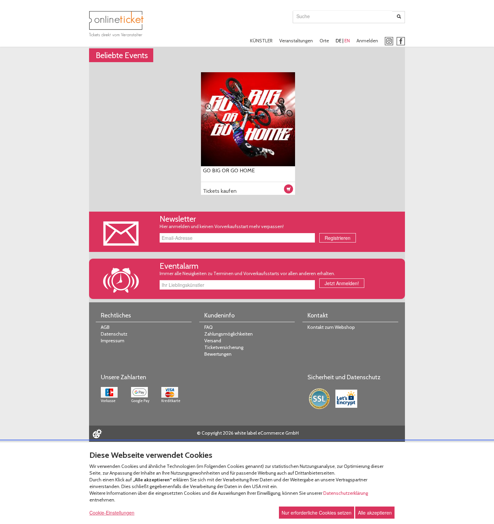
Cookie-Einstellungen (111, 512)
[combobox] (342, 16)
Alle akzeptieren (375, 512)
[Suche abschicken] (399, 17)
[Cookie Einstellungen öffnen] (97, 434)
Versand (212, 341)
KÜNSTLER (261, 41)
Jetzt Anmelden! (342, 283)
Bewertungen (218, 354)
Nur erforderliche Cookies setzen (317, 512)
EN (347, 40)
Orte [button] (324, 41)
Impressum (112, 341)
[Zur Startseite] (116, 24)
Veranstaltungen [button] (296, 41)
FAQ (208, 327)
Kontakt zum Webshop (331, 327)
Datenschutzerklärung (345, 493)
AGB (105, 327)
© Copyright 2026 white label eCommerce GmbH (248, 433)
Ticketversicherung (223, 347)
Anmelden (367, 41)
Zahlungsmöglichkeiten (228, 334)
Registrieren (338, 237)
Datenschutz (114, 334)
